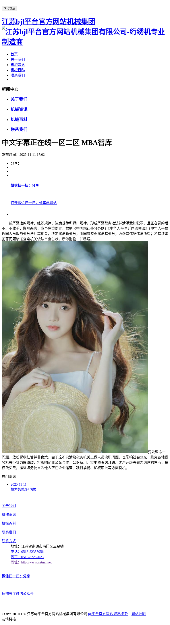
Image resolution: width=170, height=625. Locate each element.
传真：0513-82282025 (27, 557)
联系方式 (9, 541)
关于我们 (18, 59)
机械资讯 (18, 65)
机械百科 (18, 70)
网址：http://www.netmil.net (31, 562)
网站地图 (138, 614)
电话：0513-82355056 (27, 552)
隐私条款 (121, 614)
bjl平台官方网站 (101, 614)
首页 (14, 54)
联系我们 (18, 75)
